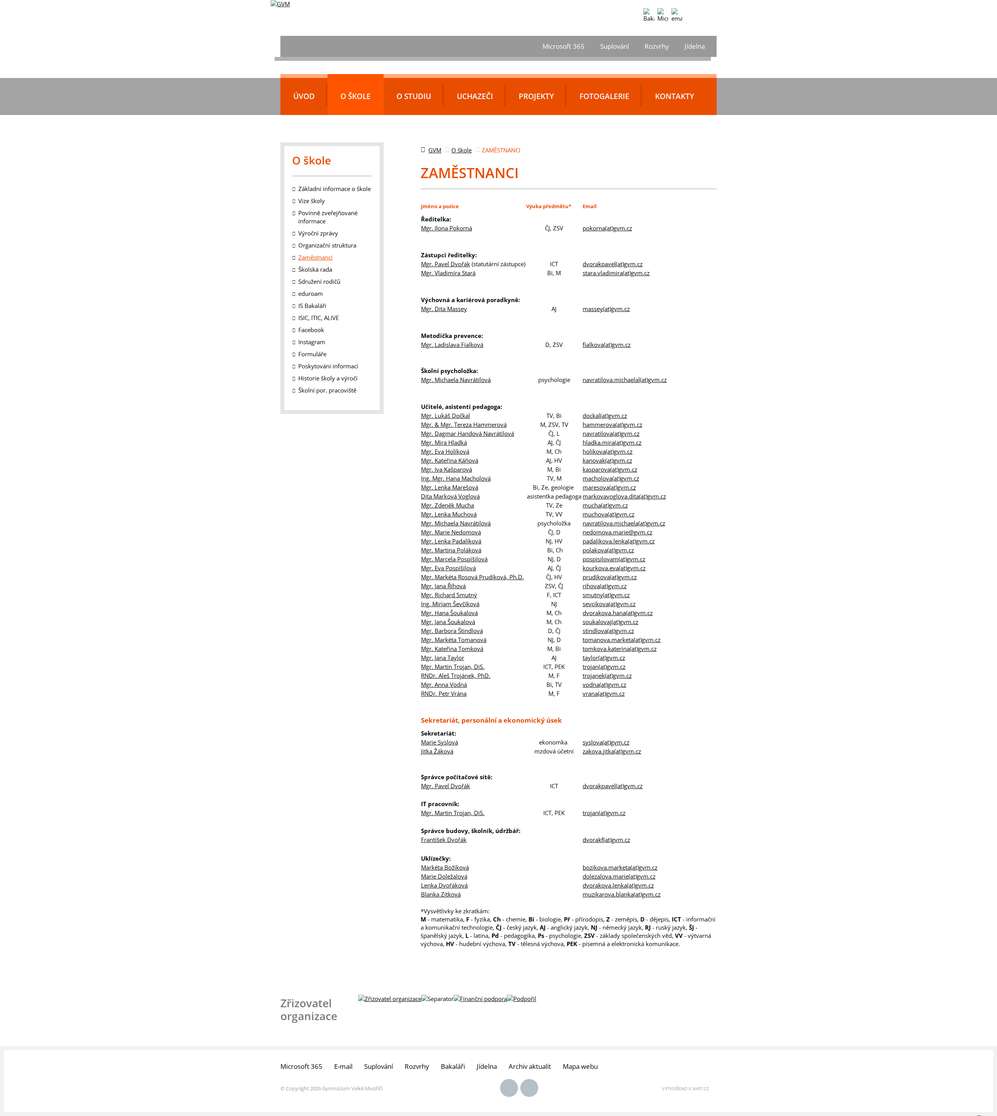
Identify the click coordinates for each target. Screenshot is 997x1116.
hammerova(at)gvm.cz (612, 424)
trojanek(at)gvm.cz (607, 675)
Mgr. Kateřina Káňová (449, 460)
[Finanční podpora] (480, 999)
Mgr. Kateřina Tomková (452, 649)
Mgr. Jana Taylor (442, 657)
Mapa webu (580, 1066)
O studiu (413, 96)
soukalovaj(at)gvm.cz (610, 622)
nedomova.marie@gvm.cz (617, 532)
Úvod (304, 96)
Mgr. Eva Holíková (445, 451)
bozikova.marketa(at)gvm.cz (620, 867)
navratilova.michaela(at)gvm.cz (624, 523)
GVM (434, 150)
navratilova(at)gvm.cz (611, 433)
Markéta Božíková (445, 867)
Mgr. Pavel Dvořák (445, 264)
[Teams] (662, 15)
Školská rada (315, 269)
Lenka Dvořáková (444, 885)
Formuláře (312, 354)
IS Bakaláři (312, 306)
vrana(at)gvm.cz (604, 693)
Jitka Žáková (437, 751)
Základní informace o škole (334, 189)
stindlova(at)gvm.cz (608, 631)
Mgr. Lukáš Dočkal (445, 415)
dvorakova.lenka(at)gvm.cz (618, 885)
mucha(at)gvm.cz (605, 505)
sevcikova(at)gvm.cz (609, 604)
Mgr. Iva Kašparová (446, 469)
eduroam (310, 293)
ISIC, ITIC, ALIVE (318, 318)
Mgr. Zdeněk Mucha (447, 505)
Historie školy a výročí (328, 378)
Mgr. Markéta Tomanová (453, 640)
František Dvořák (444, 840)
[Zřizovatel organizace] (389, 999)
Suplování (614, 46)
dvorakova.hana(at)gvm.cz (618, 613)
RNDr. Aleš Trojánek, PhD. (455, 675)
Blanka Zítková (441, 894)
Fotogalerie (604, 96)
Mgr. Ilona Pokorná (446, 228)
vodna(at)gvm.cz (604, 684)
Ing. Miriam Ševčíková (450, 604)
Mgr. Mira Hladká (444, 442)
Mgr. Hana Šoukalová (449, 613)
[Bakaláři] (648, 15)
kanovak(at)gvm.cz (607, 460)
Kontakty (674, 96)
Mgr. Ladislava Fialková (452, 344)
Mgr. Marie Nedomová (451, 532)
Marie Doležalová (444, 876)
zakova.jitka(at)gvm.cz (612, 751)
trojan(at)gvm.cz (604, 666)
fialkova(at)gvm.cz (607, 344)
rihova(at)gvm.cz (605, 586)
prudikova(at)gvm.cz (610, 577)
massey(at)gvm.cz (606, 309)
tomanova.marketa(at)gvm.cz (622, 640)
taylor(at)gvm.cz (604, 657)
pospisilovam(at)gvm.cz (614, 559)
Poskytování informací (328, 366)
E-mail (343, 1066)
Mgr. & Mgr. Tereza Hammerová (464, 424)
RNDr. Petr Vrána (444, 693)
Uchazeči (475, 96)
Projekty (536, 96)
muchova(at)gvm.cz (608, 514)
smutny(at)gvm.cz (606, 595)
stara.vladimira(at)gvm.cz (616, 273)
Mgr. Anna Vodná (444, 684)
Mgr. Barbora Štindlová (452, 631)
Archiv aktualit (530, 1066)
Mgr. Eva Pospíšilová (448, 568)
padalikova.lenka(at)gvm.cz (619, 541)
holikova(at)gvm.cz (607, 451)
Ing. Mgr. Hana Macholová (456, 478)
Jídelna (695, 46)
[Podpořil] (521, 999)
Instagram (311, 342)
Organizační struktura (327, 245)
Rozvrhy (657, 46)
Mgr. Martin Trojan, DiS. (452, 666)
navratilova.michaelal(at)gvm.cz (625, 380)
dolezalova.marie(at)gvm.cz (619, 876)
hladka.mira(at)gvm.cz (612, 442)
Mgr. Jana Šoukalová (448, 622)
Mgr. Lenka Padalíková (451, 541)
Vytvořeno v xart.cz (685, 1088)
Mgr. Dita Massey (444, 309)
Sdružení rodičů (319, 281)
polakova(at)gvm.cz (608, 550)
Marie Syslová (439, 742)
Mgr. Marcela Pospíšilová (454, 559)
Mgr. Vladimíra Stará (448, 273)
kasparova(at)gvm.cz (610, 469)
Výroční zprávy (318, 233)
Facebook (311, 330)
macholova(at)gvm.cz (611, 478)
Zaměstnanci (315, 257)
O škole (355, 96)
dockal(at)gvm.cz (605, 415)
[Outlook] (676, 15)
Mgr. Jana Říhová (443, 586)
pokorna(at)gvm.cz (607, 228)
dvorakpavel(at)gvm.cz (613, 264)
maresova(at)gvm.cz (609, 487)
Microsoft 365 (564, 46)
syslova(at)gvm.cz (606, 742)
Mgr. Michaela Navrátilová (456, 380)
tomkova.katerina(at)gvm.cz (620, 649)
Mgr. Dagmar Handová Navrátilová (467, 433)
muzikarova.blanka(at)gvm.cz (622, 894)
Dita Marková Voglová (450, 496)
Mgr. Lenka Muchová (449, 514)
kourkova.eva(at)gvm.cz (614, 568)
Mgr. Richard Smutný (449, 595)
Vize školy (311, 201)
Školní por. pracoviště (327, 390)
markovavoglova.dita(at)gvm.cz (624, 496)
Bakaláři (453, 1066)
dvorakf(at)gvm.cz (606, 840)
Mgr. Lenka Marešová (449, 487)
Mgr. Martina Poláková (451, 550)
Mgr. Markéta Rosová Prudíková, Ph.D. (472, 577)
